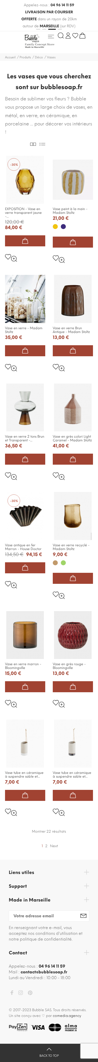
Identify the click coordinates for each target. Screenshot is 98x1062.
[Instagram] (21, 993)
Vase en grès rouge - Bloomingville (69, 666)
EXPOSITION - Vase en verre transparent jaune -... (23, 212)
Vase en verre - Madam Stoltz (23, 330)
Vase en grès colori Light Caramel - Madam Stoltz (72, 438)
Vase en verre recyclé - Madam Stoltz (71, 547)
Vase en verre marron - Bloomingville (23, 666)
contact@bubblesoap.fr (44, 972)
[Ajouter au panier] (25, 240)
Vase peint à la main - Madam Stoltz (70, 211)
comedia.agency (67, 1016)
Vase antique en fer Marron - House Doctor (23, 547)
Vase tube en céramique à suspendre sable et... (24, 774)
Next (54, 846)
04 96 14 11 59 (62, 5)
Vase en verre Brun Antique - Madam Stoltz (71, 330)
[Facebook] (12, 993)
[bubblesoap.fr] (47, 41)
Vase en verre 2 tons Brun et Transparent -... (24, 438)
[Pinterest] (30, 993)
